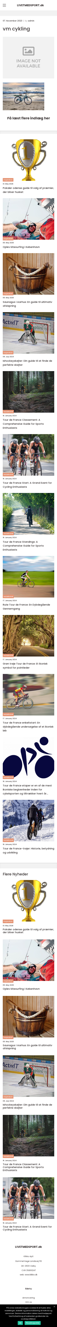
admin (31, 21)
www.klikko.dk (31, 1274)
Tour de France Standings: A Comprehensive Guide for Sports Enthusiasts (23, 546)
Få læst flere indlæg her (28, 118)
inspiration (8, 180)
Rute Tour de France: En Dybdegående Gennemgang (26, 606)
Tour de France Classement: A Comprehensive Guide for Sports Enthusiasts (23, 424)
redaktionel (8, 411)
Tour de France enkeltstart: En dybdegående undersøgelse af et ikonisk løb (28, 726)
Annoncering (28, 1297)
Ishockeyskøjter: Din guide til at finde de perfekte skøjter (27, 363)
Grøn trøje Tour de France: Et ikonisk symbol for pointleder (25, 665)
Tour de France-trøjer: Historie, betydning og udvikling (28, 850)
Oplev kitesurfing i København (21, 247)
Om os (28, 1302)
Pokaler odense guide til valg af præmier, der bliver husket (28, 190)
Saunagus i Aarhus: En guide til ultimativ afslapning (27, 304)
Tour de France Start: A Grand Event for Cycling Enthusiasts (27, 485)
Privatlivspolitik (32, 1323)
